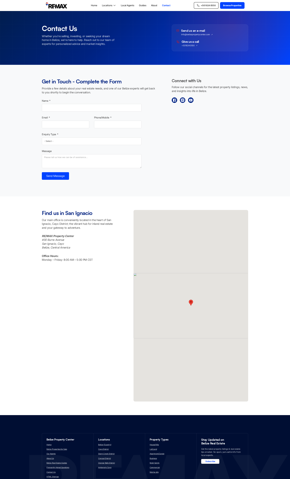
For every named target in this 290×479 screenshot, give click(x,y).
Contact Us (51, 472)
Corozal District (104, 458)
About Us (50, 458)
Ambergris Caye (104, 467)
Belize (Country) (104, 445)
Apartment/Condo (157, 454)
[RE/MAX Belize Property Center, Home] (56, 5)
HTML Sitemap (53, 477)
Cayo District (103, 449)
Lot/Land (153, 449)
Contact (166, 5)
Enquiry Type (49, 134)
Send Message (55, 175)
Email (45, 117)
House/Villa (154, 445)
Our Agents (51, 454)
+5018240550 (188, 46)
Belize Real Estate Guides (57, 463)
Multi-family (155, 463)
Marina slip (154, 472)
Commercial (155, 467)
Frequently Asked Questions (58, 467)
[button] (191, 303)
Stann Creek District (106, 454)
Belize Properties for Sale (57, 449)
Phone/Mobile (101, 117)
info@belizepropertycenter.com (195, 35)
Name (45, 101)
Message (47, 151)
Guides (142, 5)
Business (153, 458)
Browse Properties (232, 5)
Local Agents (127, 5)
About (154, 5)
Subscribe (210, 461)
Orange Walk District (106, 463)
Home (94, 5)
